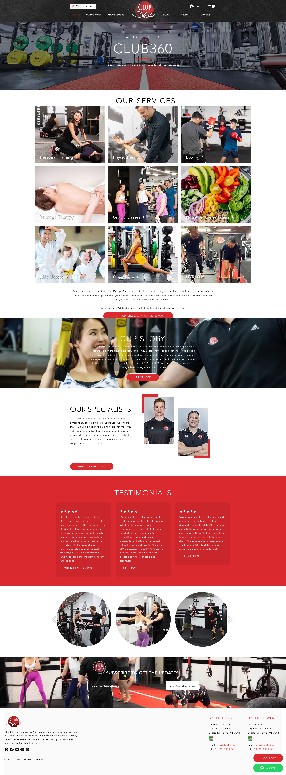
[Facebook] (12, 749)
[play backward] (54, 619)
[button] (117, 14)
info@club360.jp (265, 744)
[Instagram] (6, 749)
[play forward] (230, 619)
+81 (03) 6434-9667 (225, 748)
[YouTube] (17, 749)
